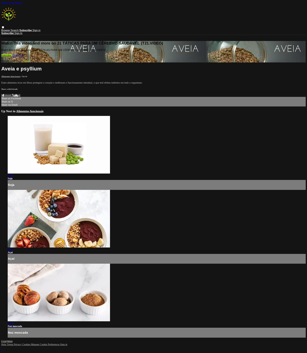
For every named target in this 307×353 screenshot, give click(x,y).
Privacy (18, 344)
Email (17, 95)
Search (15, 30)
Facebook (6, 95)
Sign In (18, 33)
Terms (10, 344)
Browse (6, 30)
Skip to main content (11, 2)
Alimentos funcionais (11, 76)
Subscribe (6, 55)
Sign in (36, 30)
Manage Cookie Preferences (45, 344)
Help (4, 344)
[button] (3, 27)
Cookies (26, 344)
